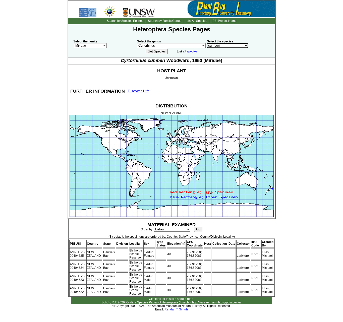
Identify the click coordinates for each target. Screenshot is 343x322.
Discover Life (138, 91)
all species (190, 51)
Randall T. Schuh (176, 309)
